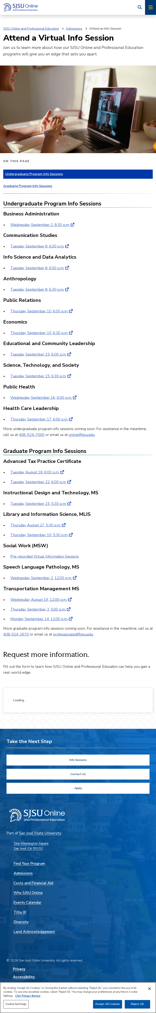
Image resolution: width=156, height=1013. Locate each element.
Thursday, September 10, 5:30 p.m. (39, 534)
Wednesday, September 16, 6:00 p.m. (41, 397)
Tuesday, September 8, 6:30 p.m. (37, 289)
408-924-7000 (31, 434)
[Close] (149, 988)
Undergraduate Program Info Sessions (34, 174)
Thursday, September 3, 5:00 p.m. (38, 609)
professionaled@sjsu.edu (73, 634)
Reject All (137, 1004)
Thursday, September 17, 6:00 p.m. (39, 419)
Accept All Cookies (107, 1004)
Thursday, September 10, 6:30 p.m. (39, 332)
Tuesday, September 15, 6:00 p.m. (38, 354)
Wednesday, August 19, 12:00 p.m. (38, 599)
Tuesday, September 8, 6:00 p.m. (37, 246)
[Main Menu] (150, 7)
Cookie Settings (15, 1004)
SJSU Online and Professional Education (31, 28)
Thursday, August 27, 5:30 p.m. (35, 525)
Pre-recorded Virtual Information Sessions (44, 556)
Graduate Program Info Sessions (27, 186)
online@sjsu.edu (82, 434)
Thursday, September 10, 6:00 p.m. (39, 311)
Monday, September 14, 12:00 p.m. (39, 618)
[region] (78, 997)
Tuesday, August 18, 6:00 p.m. (34, 472)
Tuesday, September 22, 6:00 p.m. (38, 482)
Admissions (74, 28)
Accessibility (24, 976)
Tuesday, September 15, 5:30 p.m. (38, 503)
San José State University (40, 833)
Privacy (19, 969)
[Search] (139, 7)
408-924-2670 (16, 634)
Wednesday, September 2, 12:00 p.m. (41, 577)
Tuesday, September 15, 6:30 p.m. (38, 376)
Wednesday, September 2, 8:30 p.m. (40, 224)
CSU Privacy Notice (27, 996)
